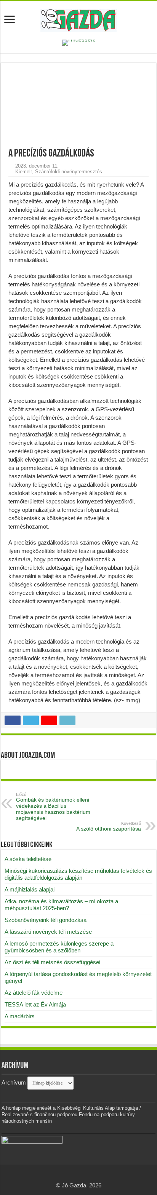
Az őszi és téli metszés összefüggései (52, 962)
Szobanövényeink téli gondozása (46, 920)
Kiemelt (23, 171)
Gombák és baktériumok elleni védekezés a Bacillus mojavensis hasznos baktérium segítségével (53, 806)
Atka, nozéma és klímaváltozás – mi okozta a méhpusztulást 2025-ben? (61, 904)
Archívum (14, 1082)
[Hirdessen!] (78, 42)
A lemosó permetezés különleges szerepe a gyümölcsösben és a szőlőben (59, 947)
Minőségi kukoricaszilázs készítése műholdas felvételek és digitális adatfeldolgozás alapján (78, 874)
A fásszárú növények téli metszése (48, 931)
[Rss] (79, 1176)
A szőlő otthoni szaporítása (108, 826)
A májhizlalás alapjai (29, 889)
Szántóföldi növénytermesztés (68, 171)
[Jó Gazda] (78, 19)
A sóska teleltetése (28, 859)
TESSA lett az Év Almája (35, 1004)
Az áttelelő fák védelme (33, 992)
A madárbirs (20, 1016)
